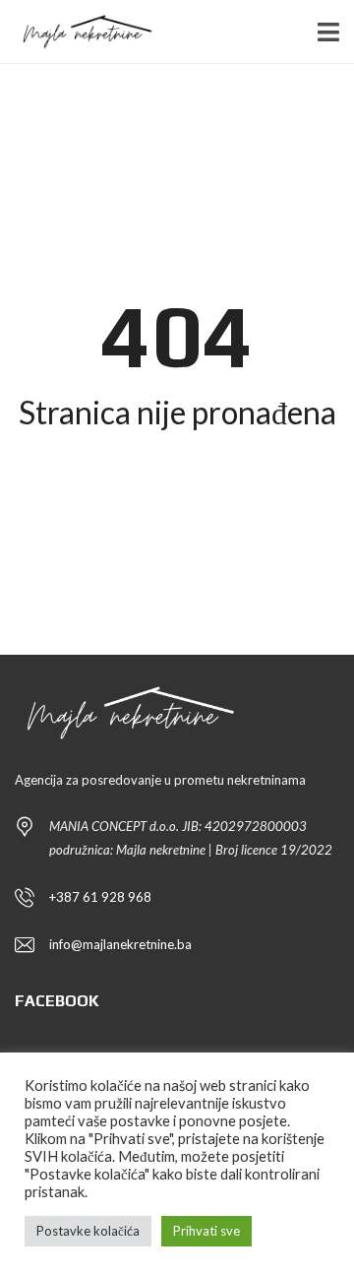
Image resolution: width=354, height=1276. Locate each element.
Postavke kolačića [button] (88, 1231)
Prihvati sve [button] (206, 1231)
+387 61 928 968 (100, 897)
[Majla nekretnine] (77, 32)
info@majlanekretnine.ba (120, 944)
